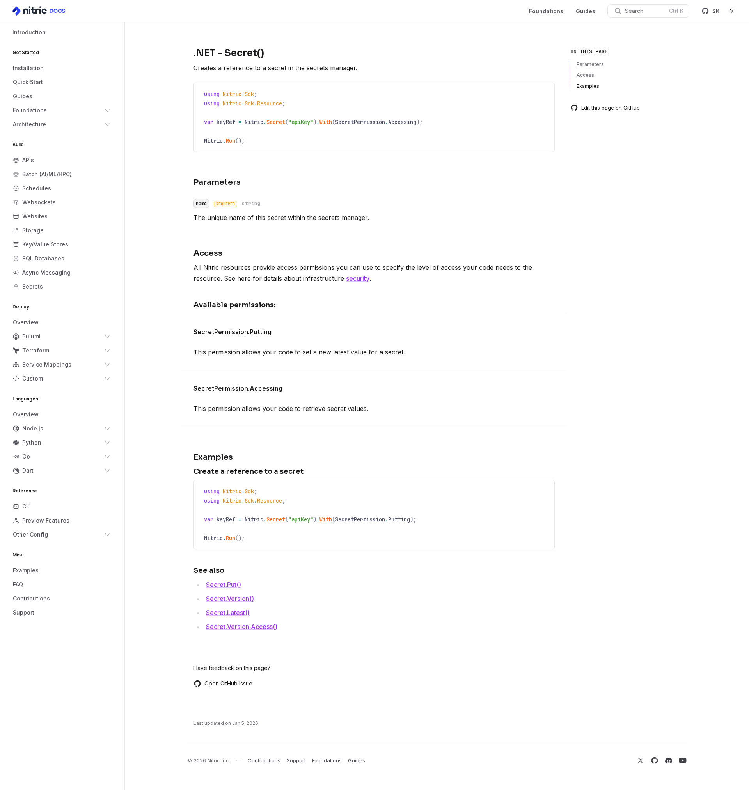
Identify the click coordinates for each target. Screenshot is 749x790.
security (357, 278)
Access (585, 75)
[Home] (39, 11)
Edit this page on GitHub (610, 108)
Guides (585, 11)
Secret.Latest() (228, 612)
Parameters (590, 64)
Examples (588, 86)
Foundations (546, 11)
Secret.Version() (230, 598)
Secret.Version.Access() (241, 627)
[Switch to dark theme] (732, 11)
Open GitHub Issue (228, 683)
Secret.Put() (223, 584)
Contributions (264, 760)
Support (296, 760)
